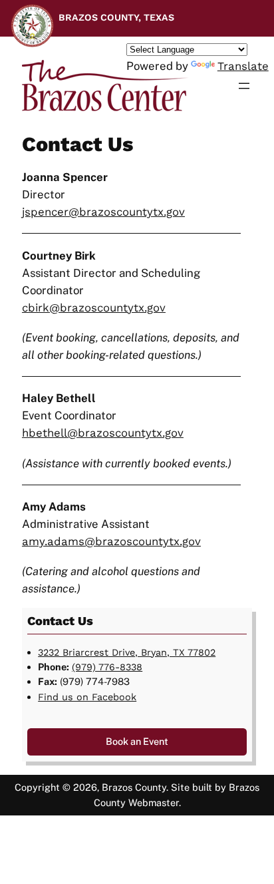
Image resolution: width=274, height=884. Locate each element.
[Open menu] (244, 86)
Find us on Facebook (87, 697)
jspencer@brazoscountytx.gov (103, 211)
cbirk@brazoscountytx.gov (94, 307)
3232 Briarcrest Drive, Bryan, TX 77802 (126, 652)
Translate (243, 66)
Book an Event (137, 741)
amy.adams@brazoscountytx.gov (111, 541)
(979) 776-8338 (107, 667)
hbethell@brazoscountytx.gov (103, 432)
